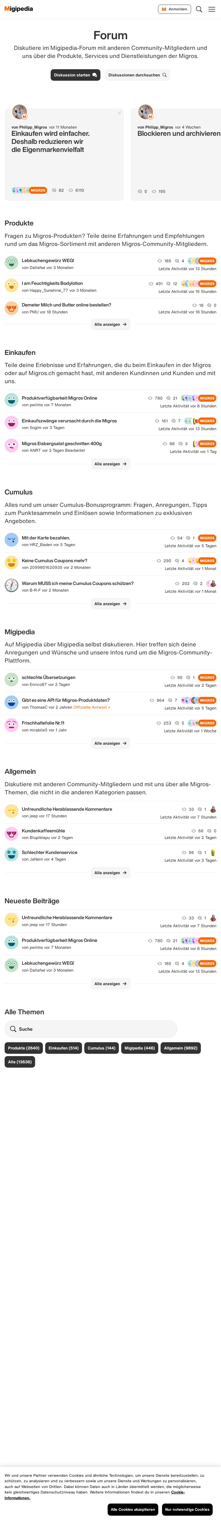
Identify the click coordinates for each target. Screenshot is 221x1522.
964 (160, 700)
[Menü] (211, 9)
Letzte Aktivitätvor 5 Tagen (190, 546)
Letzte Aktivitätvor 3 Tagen (190, 860)
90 (179, 678)
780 (159, 398)
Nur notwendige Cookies (187, 1509)
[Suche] (199, 9)
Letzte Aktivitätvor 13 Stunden (187, 269)
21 (175, 398)
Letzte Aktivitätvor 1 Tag (193, 451)
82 (61, 190)
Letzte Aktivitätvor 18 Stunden (187, 312)
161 (165, 421)
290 (167, 561)
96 (191, 853)
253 (167, 723)
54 (179, 538)
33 (191, 809)
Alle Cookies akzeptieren (133, 1509)
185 (167, 261)
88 (172, 444)
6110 (79, 190)
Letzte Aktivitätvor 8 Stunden (188, 406)
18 (201, 305)
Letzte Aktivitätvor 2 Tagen (190, 685)
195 (162, 191)
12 (175, 284)
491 (159, 284)
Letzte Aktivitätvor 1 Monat (190, 569)
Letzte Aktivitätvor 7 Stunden (188, 817)
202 (186, 584)
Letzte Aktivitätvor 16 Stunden (187, 291)
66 (200, 831)
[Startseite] (19, 9)
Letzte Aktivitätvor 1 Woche (190, 731)
